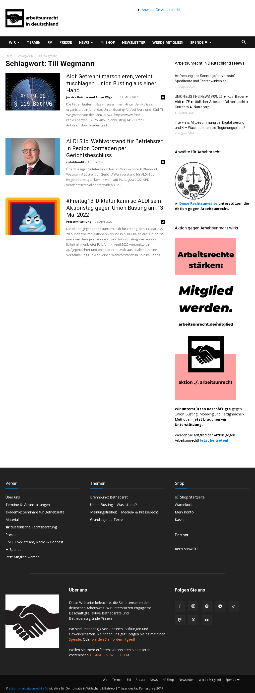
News (84, 42)
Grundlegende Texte (106, 519)
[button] (244, 42)
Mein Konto (184, 512)
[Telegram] (220, 606)
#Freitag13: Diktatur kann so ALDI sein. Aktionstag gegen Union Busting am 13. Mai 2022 (115, 208)
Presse (66, 42)
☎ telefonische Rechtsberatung (31, 527)
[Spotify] (207, 606)
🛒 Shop (107, 42)
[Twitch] (180, 620)
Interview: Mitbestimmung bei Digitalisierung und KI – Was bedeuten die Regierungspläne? (210, 125)
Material (12, 519)
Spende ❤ (199, 42)
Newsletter (133, 42)
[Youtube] (207, 620)
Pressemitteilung (78, 221)
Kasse (180, 519)
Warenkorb (183, 504)
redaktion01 (75, 162)
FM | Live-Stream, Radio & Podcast (34, 542)
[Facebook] (180, 606)
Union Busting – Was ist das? (113, 504)
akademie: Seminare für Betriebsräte (34, 512)
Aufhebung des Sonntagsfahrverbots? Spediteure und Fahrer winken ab (205, 78)
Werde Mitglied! (167, 42)
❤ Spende (13, 549)
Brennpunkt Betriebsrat (109, 497)
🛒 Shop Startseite (190, 497)
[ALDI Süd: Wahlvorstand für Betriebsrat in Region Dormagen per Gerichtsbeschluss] (32, 156)
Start (8, 56)
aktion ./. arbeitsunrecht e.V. (28, 688)
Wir (12, 42)
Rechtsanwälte (186, 548)
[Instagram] (193, 606)
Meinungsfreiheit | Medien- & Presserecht (124, 512)
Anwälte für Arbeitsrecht (161, 9)
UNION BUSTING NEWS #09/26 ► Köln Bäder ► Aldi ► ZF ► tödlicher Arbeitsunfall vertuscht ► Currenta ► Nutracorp (212, 102)
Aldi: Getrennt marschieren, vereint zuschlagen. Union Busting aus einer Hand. (111, 83)
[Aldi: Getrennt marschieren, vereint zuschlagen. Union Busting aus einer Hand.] (32, 91)
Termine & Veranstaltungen (27, 504)
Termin (34, 42)
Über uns (12, 497)
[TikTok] (234, 606)
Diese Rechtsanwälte (198, 203)
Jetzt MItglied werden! (22, 557)
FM (50, 42)
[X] (193, 620)
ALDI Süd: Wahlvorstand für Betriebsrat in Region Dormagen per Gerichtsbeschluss (114, 148)
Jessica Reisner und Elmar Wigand (91, 97)
